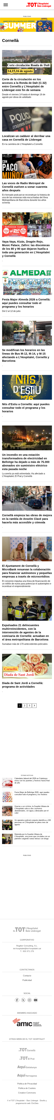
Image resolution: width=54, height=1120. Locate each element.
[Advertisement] (27, 741)
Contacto (27, 975)
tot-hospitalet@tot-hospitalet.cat (27, 948)
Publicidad (27, 980)
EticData (34, 1103)
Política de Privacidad (27, 1083)
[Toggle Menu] (5, 4)
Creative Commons (27, 1093)
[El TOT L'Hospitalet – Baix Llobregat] (39, 4)
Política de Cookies (27, 1088)
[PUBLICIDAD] (27, 24)
